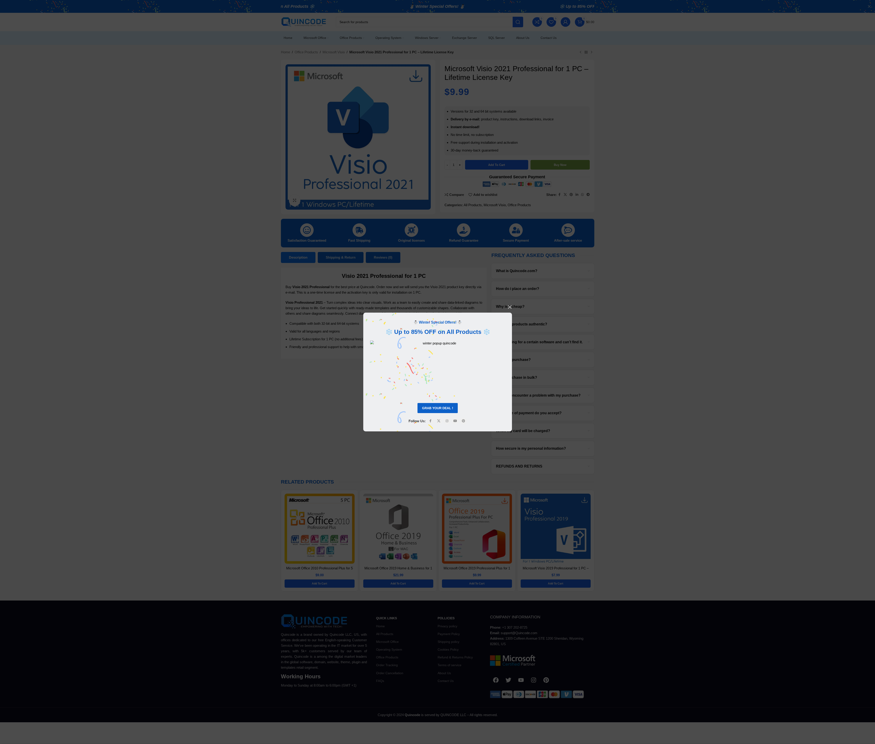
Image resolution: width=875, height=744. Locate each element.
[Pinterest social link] (463, 421)
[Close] (509, 307)
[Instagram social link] (446, 421)
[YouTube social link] (455, 421)
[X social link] (438, 421)
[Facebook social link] (430, 421)
